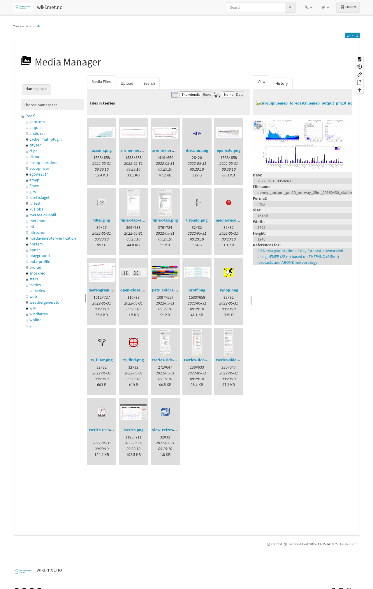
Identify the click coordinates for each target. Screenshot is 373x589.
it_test (35, 203)
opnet (34, 249)
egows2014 (39, 174)
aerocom (37, 121)
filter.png (101, 220)
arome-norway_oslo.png (142, 150)
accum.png (102, 150)
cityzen (35, 145)
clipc (33, 150)
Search (149, 83)
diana (34, 156)
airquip (35, 127)
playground (39, 255)
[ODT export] (359, 82)
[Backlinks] (359, 74)
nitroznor (37, 232)
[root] (30, 115)
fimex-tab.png (165, 220)
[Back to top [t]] (359, 89)
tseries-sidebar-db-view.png (177, 359)
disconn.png (197, 150)
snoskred (37, 273)
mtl (32, 226)
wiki (32, 308)
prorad (35, 267)
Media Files (101, 81)
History (281, 83)
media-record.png (232, 220)
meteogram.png (103, 290)
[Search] (290, 7)
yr (31, 325)
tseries (35, 284)
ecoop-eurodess (43, 162)
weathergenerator (45, 302)
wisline (35, 319)
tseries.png (133, 429)
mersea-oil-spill (42, 214)
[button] (308, 7)
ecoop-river (39, 168)
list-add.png (196, 220)
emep (34, 180)
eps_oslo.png (228, 150)
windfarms (38, 313)
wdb (33, 296)
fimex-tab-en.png (136, 220)
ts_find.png (133, 359)
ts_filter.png (101, 359)
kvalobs (36, 209)
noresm (36, 244)
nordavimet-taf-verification (52, 238)
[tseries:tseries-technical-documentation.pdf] (102, 412)
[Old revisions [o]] (359, 66)
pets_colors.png (166, 290)
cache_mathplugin (45, 139)
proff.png (197, 290)
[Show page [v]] (359, 58)
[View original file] (302, 143)
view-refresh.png (167, 429)
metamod (38, 220)
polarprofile (39, 261)
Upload (127, 83)
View (261, 81)
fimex (34, 185)
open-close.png (134, 290)
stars (33, 279)
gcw (32, 191)
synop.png (228, 290)
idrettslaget (39, 197)
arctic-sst (37, 133)
